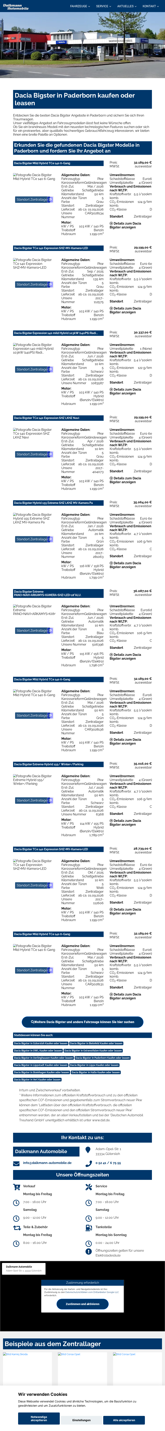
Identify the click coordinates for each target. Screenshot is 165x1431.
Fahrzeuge (78, 6)
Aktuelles (125, 6)
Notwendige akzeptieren (39, 1418)
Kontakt (149, 6)
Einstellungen (81, 1420)
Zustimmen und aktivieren (82, 1304)
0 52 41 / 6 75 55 (108, 1163)
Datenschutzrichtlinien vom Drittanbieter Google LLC (92, 1292)
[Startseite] (16, 6)
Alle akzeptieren (124, 1420)
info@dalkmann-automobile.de (47, 1163)
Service (102, 6)
